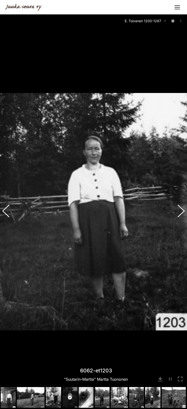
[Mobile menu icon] (177, 7)
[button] (8, 212)
